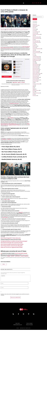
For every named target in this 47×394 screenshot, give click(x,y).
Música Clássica (35, 66)
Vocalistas (34, 95)
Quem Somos (18, 323)
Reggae (34, 89)
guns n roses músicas (25, 29)
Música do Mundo (36, 69)
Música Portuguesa (36, 77)
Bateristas (34, 26)
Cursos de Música (36, 31)
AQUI (9, 199)
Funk (33, 43)
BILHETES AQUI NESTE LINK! (20, 253)
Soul (33, 94)
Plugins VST (35, 81)
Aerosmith (21, 212)
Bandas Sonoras (35, 25)
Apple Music (15, 82)
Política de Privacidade (29, 324)
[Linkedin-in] (40, 3)
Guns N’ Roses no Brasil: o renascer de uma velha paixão (11, 245)
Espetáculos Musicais (36, 34)
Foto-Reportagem (36, 40)
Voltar (4, 264)
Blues (34, 27)
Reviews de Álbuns (36, 90)
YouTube (23, 82)
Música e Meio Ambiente (37, 73)
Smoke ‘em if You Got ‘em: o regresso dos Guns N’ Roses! (15, 124)
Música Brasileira (36, 65)
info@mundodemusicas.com (17, 324)
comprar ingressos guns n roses (12, 29)
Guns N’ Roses (10, 117)
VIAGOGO (9, 139)
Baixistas (34, 24)
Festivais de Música (36, 37)
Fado (33, 35)
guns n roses (19, 29)
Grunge (34, 44)
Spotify (19, 82)
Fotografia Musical (36, 42)
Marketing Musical (36, 60)
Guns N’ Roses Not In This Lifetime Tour (8, 123)
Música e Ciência (35, 70)
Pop (33, 82)
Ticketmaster (17, 255)
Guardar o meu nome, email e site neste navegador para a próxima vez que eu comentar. (15, 295)
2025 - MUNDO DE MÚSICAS (23, 328)
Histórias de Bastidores (37, 48)
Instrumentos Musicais (37, 52)
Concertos (34, 29)
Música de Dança (35, 68)
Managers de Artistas (36, 59)
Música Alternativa (36, 64)
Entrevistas (34, 33)
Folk (33, 39)
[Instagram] (37, 3)
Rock (4, 29)
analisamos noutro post (14, 103)
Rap (33, 87)
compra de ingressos (24, 255)
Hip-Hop (34, 47)
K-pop (34, 55)
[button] (23, 3)
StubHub (12, 255)
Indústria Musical (36, 51)
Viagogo (8, 255)
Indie (33, 50)
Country (34, 30)
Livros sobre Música (36, 57)
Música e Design (35, 72)
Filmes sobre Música (36, 38)
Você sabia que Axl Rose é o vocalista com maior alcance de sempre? (14, 241)
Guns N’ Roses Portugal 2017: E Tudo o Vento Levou (11, 238)
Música (34, 63)
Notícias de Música (36, 79)
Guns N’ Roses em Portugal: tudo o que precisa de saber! (11, 242)
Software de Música (36, 93)
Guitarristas (35, 46)
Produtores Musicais (36, 83)
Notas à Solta (35, 78)
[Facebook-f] (35, 3)
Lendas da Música (36, 56)
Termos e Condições (29, 323)
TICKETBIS (4, 139)
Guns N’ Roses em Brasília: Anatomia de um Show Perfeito (12, 244)
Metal (34, 61)
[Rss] (33, 3)
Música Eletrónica (36, 74)
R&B (33, 86)
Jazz (33, 53)
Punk (33, 85)
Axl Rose (7, 29)
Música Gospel (35, 76)
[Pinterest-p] (38, 3)
